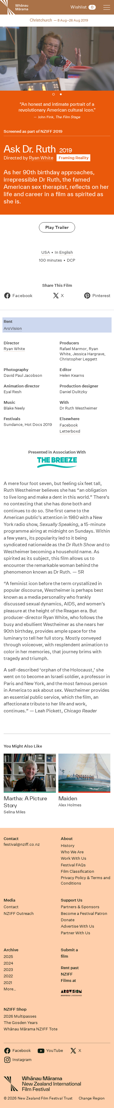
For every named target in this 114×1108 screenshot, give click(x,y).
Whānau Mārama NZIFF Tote (30, 1029)
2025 (8, 956)
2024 (8, 963)
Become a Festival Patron (84, 913)
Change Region (92, 1098)
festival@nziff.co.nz (22, 844)
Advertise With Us (77, 926)
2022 (8, 976)
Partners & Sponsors (80, 906)
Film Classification (77, 871)
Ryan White (41, 158)
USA (45, 252)
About (67, 838)
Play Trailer (57, 227)
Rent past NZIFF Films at (70, 974)
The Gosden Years (21, 1022)
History (67, 845)
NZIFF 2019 (51, 131)
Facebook (69, 425)
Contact (11, 838)
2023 (8, 969)
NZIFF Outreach (19, 913)
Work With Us (73, 858)
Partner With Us (75, 933)
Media (9, 900)
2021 (8, 982)
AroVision (13, 328)
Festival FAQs (73, 865)
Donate (67, 919)
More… (10, 989)
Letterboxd (70, 431)
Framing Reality (73, 157)
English (66, 252)
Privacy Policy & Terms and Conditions (85, 880)
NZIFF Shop (15, 1009)
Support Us (71, 900)
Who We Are (72, 852)
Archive (11, 949)
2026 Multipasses (20, 1016)
